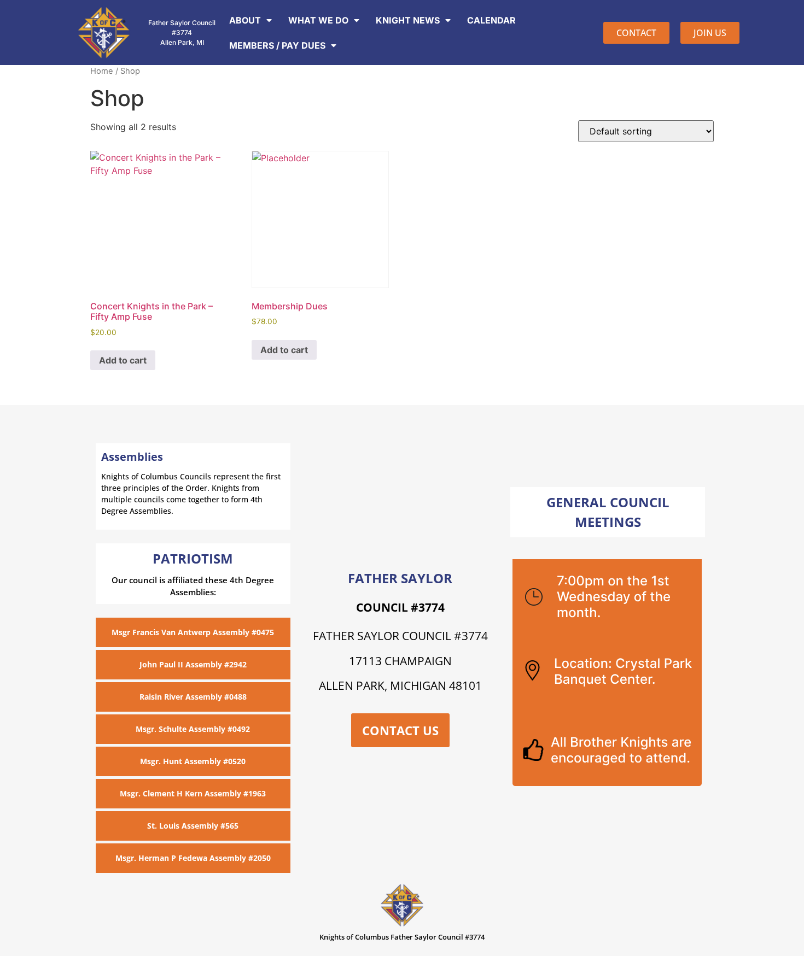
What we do (318, 20)
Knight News (408, 20)
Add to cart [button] (123, 360)
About (245, 20)
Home (101, 71)
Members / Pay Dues (277, 45)
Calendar (491, 20)
